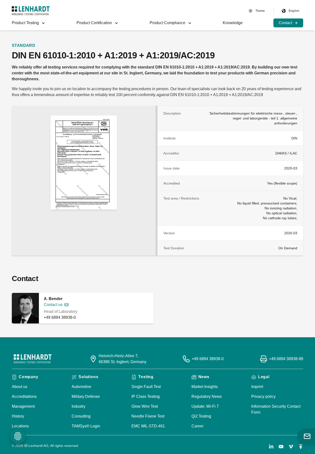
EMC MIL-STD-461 (148, 426)
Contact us (53, 305)
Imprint (257, 387)
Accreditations (24, 396)
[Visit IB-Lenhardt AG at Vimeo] (290, 446)
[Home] (30, 11)
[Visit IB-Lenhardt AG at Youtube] (281, 446)
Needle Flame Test (147, 416)
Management (23, 406)
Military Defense (86, 396)
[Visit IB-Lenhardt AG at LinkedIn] (271, 446)
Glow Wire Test (144, 406)
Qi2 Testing (201, 416)
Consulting (81, 416)
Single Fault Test (146, 387)
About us (19, 387)
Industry (78, 406)
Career (197, 426)
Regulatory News (206, 396)
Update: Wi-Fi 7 (205, 406)
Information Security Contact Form (275, 409)
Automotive (81, 387)
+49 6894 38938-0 (60, 317)
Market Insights (204, 387)
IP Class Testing (145, 396)
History (18, 416)
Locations (20, 426)
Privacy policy (263, 396)
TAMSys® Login (86, 426)
